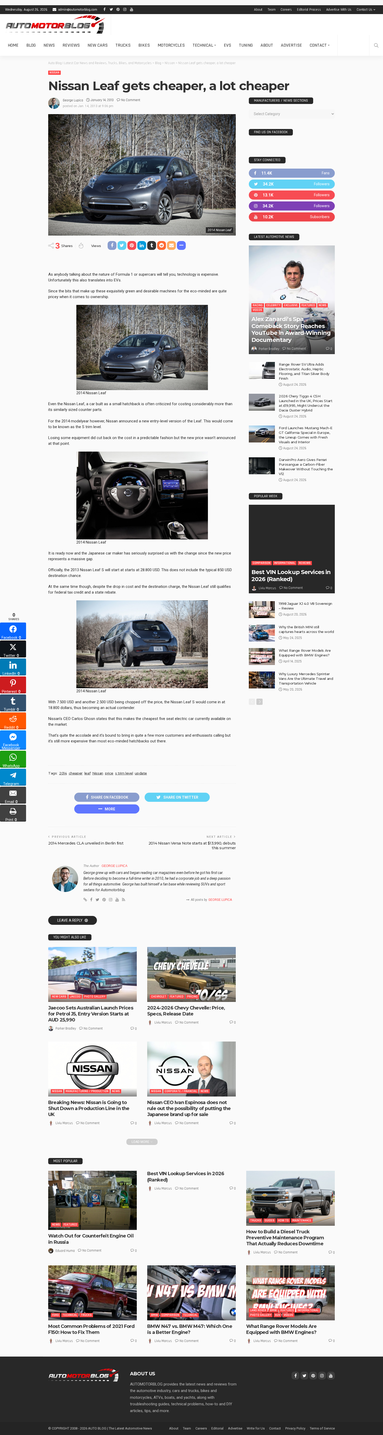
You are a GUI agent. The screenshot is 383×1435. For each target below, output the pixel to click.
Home (13, 45)
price (109, 773)
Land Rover (258, 1310)
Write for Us (256, 1428)
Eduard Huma (65, 1251)
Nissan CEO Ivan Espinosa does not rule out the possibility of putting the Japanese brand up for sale (189, 1109)
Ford (55, 1315)
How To (283, 1220)
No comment (130, 100)
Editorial (217, 1428)
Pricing (192, 997)
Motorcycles (171, 45)
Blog (31, 45)
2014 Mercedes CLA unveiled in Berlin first (85, 843)
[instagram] (292, 206)
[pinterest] (292, 195)
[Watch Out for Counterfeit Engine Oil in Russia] (92, 1200)
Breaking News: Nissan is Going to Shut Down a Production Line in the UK (88, 1109)
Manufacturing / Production (87, 1091)
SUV (277, 1315)
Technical (203, 45)
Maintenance (301, 1220)
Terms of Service (322, 1428)
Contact (318, 45)
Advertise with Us (339, 9)
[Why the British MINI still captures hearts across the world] (262, 633)
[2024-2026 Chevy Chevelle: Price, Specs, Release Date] (191, 974)
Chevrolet (158, 997)
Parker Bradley (65, 1028)
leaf (87, 773)
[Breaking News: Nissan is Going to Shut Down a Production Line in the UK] (92, 1069)
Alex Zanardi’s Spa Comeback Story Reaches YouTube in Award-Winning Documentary (291, 329)
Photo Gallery (94, 997)
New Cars (98, 45)
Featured (176, 997)
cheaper (76, 773)
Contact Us (364, 9)
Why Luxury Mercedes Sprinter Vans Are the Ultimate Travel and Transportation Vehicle (306, 678)
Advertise (291, 45)
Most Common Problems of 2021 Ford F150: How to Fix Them (91, 1329)
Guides (269, 1220)
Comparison (261, 563)
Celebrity (273, 305)
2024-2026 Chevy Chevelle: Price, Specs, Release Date (186, 1011)
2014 (63, 773)
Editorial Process (309, 9)
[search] (376, 45)
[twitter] (292, 184)
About (258, 9)
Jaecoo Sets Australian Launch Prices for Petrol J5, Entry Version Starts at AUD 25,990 (90, 1014)
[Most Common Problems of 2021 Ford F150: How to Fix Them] (92, 1292)
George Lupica (73, 100)
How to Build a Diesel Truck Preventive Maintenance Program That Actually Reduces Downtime (285, 1238)
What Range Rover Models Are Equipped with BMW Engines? (281, 1329)
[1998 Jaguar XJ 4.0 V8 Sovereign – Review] (262, 609)
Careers (286, 9)
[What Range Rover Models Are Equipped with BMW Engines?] (262, 656)
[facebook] (292, 173)
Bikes (144, 45)
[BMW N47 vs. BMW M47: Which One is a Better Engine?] (191, 1292)
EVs (227, 45)
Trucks (123, 45)
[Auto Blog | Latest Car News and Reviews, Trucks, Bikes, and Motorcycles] (84, 1374)
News (49, 45)
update (141, 773)
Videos (257, 310)
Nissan (54, 73)
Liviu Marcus (163, 1022)
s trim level (124, 773)
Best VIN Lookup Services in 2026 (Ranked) (291, 575)
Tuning (246, 45)
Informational (284, 563)
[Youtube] (292, 216)
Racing (258, 305)
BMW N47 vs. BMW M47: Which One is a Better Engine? (189, 1329)
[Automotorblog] (55, 24)
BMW (154, 1315)
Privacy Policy (295, 1428)
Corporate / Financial (181, 1091)
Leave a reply (70, 920)
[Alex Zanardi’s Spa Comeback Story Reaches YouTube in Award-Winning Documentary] (292, 299)
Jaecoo (75, 997)
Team (271, 9)
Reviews (71, 45)
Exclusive (291, 305)
